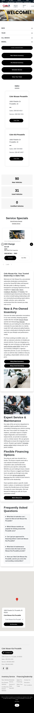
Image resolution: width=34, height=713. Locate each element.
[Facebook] (3, 668)
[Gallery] (17, 11)
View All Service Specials (16, 221)
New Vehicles (5, 680)
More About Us (17, 498)
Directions (27, 682)
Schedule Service (16, 223)
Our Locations (28, 685)
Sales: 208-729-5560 (15, 149)
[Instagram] (7, 668)
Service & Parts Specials (11, 686)
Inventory (5, 677)
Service (12, 677)
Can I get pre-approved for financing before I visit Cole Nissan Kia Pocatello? (16, 539)
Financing (20, 677)
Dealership (28, 677)
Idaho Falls (15, 289)
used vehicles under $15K (12, 346)
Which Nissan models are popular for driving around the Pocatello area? (15, 529)
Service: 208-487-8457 (16, 152)
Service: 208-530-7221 (16, 114)
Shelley (22, 292)
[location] (33, 1)
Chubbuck (7, 292)
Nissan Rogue (23, 319)
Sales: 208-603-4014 (15, 110)
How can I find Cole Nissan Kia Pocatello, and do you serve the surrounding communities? (16, 559)
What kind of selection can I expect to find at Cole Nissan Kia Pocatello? (16, 519)
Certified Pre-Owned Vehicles (5, 688)
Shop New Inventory (17, 361)
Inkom (21, 289)
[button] (17, 599)
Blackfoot (14, 292)
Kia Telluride (21, 322)
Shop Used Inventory (17, 366)
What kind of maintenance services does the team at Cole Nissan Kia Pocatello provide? (15, 549)
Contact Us (8, 652)
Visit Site (16, 120)
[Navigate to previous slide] (1, 11)
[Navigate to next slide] (32, 11)
